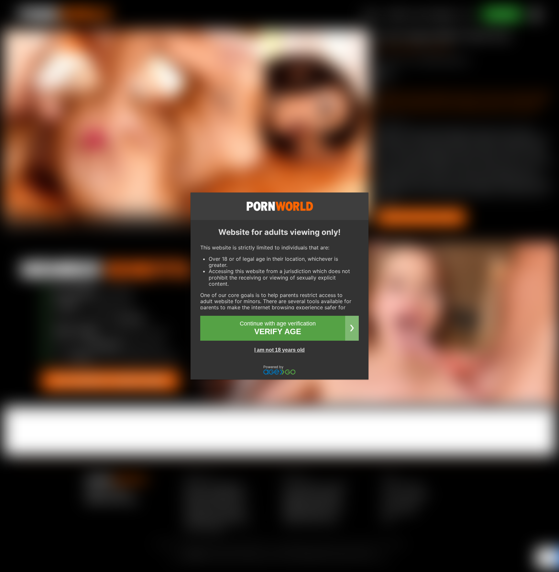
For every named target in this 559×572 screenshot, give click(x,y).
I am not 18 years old (279, 350)
